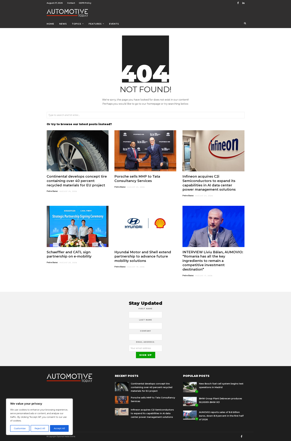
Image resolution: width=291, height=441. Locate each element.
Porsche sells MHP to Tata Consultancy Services (137, 178)
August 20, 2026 (68, 263)
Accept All (59, 428)
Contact (71, 3)
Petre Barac (52, 191)
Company (145, 331)
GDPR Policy (85, 3)
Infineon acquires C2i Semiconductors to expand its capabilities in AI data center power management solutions (209, 183)
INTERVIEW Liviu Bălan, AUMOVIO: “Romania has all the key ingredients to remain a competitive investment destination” (212, 260)
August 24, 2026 (204, 196)
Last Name (145, 320)
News (63, 23)
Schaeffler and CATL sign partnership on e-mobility (69, 254)
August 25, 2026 (68, 191)
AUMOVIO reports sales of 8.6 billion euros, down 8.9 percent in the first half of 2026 (221, 416)
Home (50, 23)
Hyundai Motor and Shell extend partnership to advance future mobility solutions (142, 256)
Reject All (40, 428)
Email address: (145, 342)
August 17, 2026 (203, 276)
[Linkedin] (243, 3)
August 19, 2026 (136, 267)
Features (95, 23)
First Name (145, 309)
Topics (76, 23)
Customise (20, 428)
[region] (39, 417)
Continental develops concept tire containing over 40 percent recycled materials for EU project (77, 180)
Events (114, 23)
